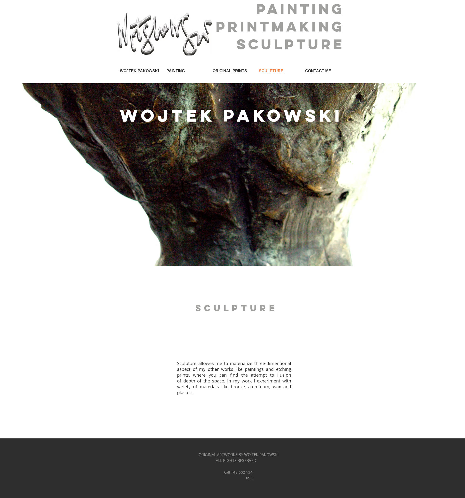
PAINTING (303, 9)
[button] (186, 71)
